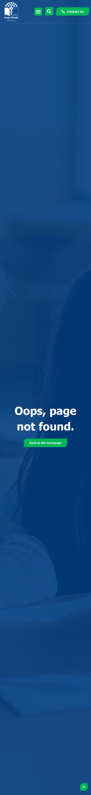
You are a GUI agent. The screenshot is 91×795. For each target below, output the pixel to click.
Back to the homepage (45, 443)
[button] (38, 12)
